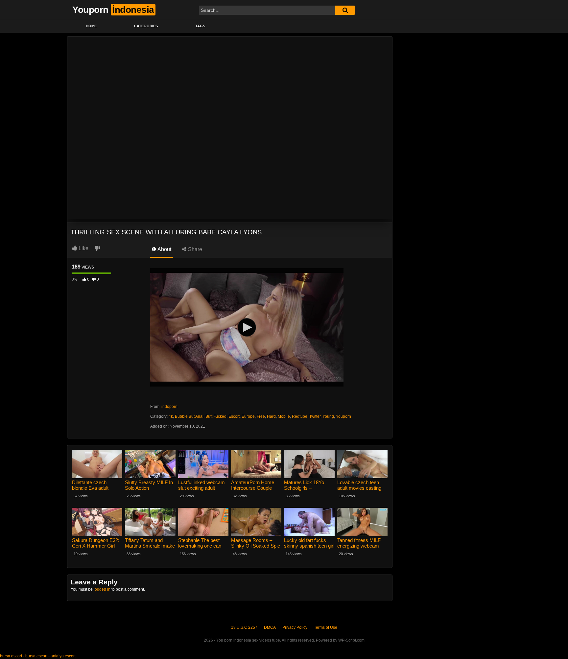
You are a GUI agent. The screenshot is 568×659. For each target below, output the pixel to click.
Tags (200, 26)
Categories (146, 26)
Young (328, 416)
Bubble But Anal (189, 416)
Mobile (284, 416)
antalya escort (63, 656)
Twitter (314, 416)
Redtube (299, 416)
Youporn (343, 416)
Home (91, 26)
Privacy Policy (294, 627)
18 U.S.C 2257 (244, 627)
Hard (271, 416)
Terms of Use (325, 627)
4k (171, 416)
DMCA (270, 627)
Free (261, 416)
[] (345, 10)
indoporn (169, 406)
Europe (248, 416)
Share (194, 249)
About (163, 249)
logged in (102, 589)
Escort (234, 416)
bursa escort (11, 656)
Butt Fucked (215, 416)
